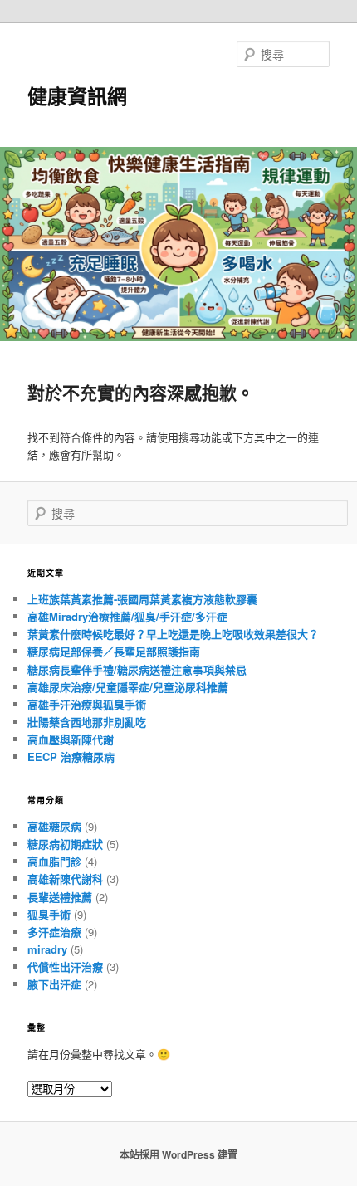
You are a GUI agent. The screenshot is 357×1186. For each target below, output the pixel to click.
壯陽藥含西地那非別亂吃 (86, 722)
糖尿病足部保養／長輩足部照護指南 (113, 651)
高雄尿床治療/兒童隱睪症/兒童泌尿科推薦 (127, 687)
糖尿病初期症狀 (65, 844)
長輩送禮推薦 (59, 897)
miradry (47, 949)
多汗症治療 (54, 932)
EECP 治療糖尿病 (71, 756)
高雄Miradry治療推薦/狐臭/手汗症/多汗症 (127, 616)
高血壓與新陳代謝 (70, 739)
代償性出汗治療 (65, 966)
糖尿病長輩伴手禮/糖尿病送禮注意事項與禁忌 (137, 669)
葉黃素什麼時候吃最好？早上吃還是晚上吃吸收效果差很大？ (173, 634)
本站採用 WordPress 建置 (178, 1154)
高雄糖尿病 (54, 826)
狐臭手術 (49, 914)
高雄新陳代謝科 (65, 878)
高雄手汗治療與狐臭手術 (86, 704)
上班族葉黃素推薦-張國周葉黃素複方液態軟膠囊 (142, 599)
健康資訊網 (77, 95)
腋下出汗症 (54, 984)
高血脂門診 (54, 861)
